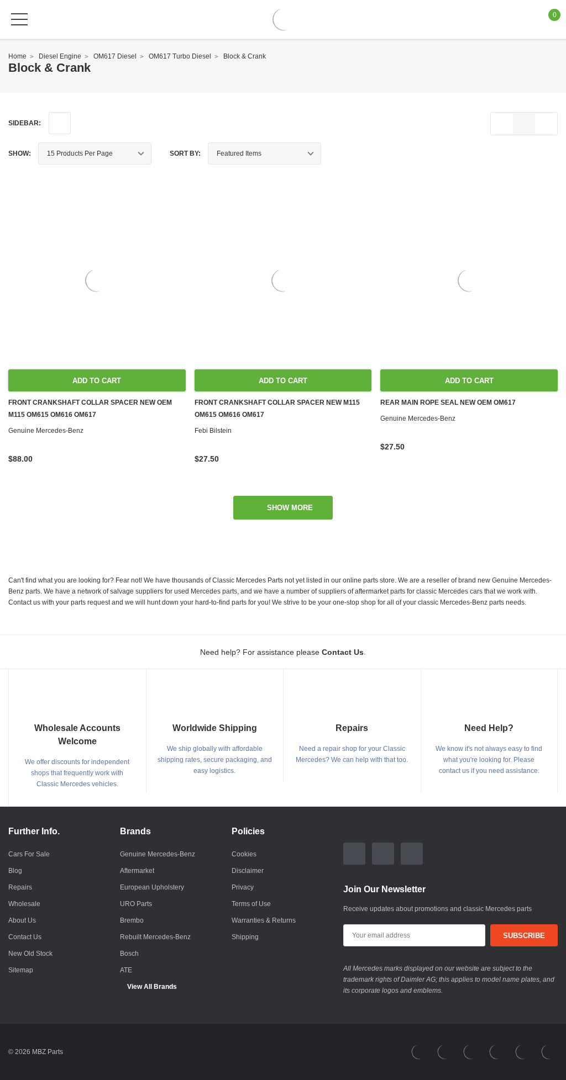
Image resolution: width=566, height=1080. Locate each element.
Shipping (245, 937)
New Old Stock (30, 953)
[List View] (502, 124)
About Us (22, 920)
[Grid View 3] (524, 124)
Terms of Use (251, 904)
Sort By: (185, 153)
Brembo (132, 920)
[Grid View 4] (546, 124)
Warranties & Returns (264, 920)
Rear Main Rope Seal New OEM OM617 (448, 402)
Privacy (243, 887)
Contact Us (24, 937)
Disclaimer (248, 871)
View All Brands (152, 987)
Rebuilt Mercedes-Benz (155, 937)
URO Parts (136, 904)
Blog (15, 871)
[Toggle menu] (19, 19)
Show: (19, 153)
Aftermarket (137, 871)
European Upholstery (152, 887)
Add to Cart (96, 381)
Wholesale (24, 904)
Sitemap (20, 970)
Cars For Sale (29, 854)
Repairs (20, 887)
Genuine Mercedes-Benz (157, 854)
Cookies (244, 854)
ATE (126, 970)
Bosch (129, 953)
